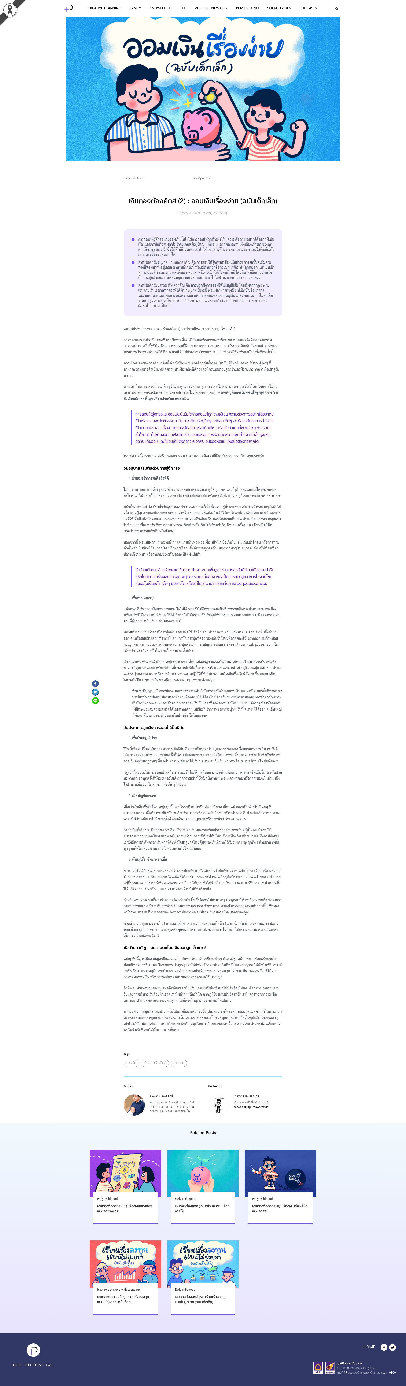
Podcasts (308, 8)
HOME (369, 1347)
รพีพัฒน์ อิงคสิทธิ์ (192, 213)
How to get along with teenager (118, 1289)
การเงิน (131, 1063)
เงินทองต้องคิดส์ (155, 1063)
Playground (247, 8)
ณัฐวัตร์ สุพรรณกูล (218, 213)
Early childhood (134, 178)
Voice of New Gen (211, 8)
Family (135, 8)
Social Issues (279, 8)
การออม (178, 1063)
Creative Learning (104, 8)
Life (183, 8)
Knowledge (160, 8)
